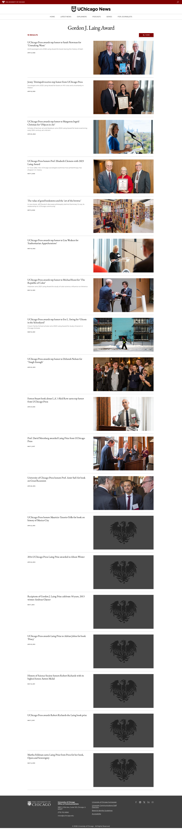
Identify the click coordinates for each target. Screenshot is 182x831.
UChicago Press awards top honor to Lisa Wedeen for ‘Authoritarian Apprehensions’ (52, 242)
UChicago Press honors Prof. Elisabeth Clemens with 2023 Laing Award (55, 162)
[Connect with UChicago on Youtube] (153, 802)
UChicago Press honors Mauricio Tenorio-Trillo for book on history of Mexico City (56, 519)
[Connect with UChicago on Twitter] (144, 802)
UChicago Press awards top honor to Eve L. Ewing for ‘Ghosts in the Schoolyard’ (57, 321)
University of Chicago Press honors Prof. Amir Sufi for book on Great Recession (56, 479)
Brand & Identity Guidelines (102, 811)
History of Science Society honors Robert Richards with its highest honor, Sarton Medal (55, 677)
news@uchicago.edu (66, 816)
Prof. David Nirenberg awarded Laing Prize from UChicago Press (56, 440)
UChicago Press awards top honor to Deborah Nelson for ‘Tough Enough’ (54, 360)
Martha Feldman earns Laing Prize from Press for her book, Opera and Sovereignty (55, 756)
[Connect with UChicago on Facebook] (136, 802)
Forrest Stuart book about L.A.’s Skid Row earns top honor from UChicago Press (55, 400)
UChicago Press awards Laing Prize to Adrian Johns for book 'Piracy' (56, 638)
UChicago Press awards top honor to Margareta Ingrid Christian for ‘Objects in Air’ (53, 123)
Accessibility (96, 814)
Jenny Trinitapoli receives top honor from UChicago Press (55, 81)
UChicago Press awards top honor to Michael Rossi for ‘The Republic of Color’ (56, 281)
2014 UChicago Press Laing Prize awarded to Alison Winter (56, 556)
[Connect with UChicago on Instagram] (140, 802)
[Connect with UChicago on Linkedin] (148, 802)
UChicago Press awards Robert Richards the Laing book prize (57, 715)
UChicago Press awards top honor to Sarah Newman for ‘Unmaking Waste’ (54, 44)
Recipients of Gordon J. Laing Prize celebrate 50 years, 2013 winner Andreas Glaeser (56, 598)
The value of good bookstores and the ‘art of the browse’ (54, 200)
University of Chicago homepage (104, 802)
